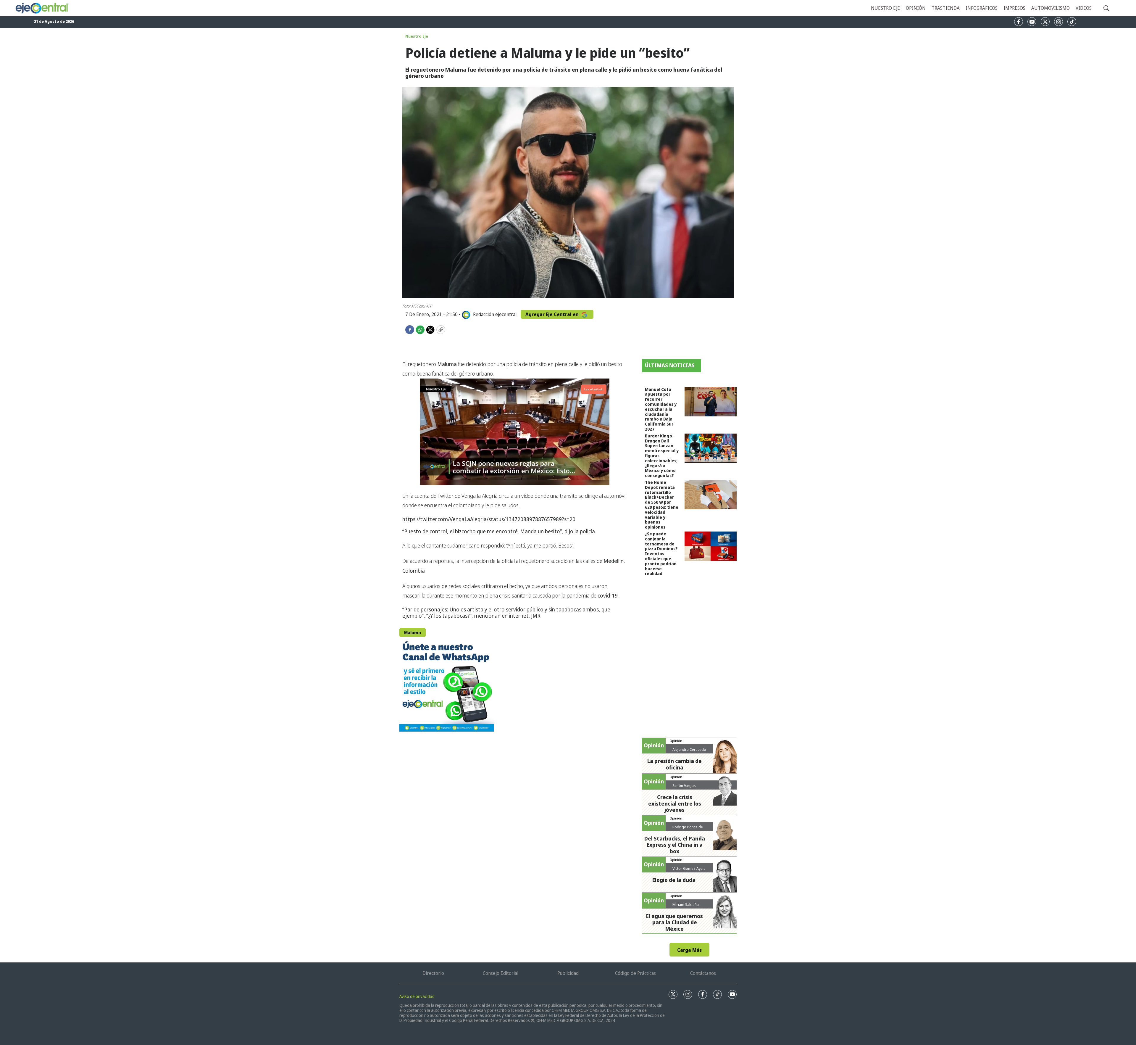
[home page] (42, 8)
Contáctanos (703, 973)
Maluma (412, 632)
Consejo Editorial (500, 973)
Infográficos (982, 8)
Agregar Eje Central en (552, 314)
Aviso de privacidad (417, 996)
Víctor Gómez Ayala (689, 868)
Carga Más (689, 950)
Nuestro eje (885, 8)
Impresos (1014, 8)
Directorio (433, 973)
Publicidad (568, 973)
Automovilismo (1050, 8)
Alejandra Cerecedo (689, 749)
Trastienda (946, 8)
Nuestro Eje (416, 36)
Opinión (916, 8)
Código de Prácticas (635, 973)
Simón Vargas (684, 785)
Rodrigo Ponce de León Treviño (687, 829)
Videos (1084, 8)
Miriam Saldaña (685, 904)
